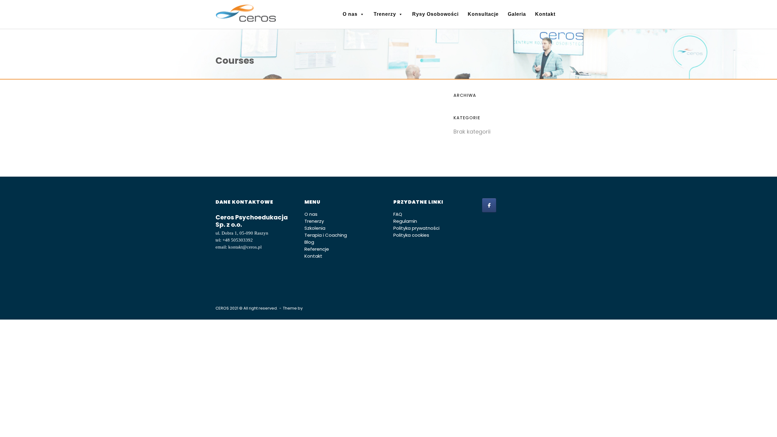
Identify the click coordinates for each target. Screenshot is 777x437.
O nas (350, 14)
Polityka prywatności (416, 228)
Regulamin (405, 221)
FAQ (397, 214)
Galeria (517, 14)
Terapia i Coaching (325, 235)
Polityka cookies (411, 235)
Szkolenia (314, 228)
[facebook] (489, 205)
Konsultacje (483, 14)
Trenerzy (385, 14)
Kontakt (545, 14)
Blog (309, 242)
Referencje (316, 249)
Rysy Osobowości (435, 14)
